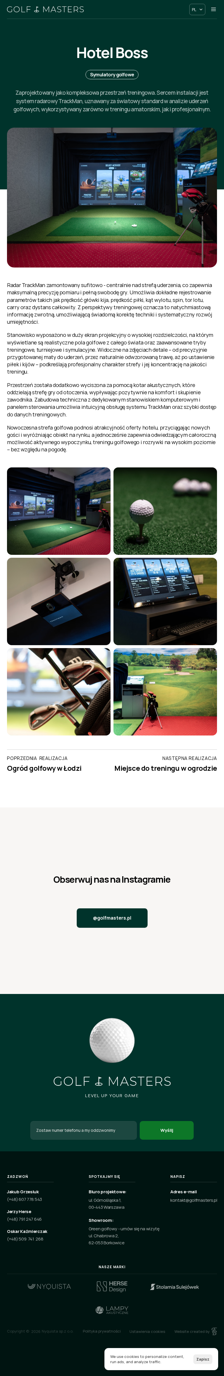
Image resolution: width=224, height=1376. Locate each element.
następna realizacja (189, 758)
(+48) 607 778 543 (24, 1199)
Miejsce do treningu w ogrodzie (165, 768)
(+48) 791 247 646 (24, 1219)
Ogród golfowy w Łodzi (44, 768)
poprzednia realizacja (37, 758)
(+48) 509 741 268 (25, 1239)
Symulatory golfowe (112, 74)
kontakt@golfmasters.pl (193, 1200)
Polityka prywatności (102, 1331)
